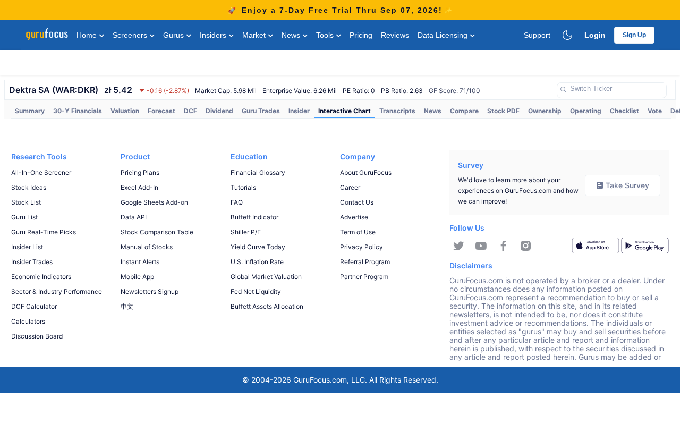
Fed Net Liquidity (256, 291)
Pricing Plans (140, 172)
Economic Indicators (41, 277)
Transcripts (397, 111)
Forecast (161, 111)
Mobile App (137, 277)
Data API (134, 217)
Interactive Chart (344, 111)
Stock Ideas (28, 187)
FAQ (237, 202)
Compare (464, 111)
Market (255, 35)
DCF (190, 111)
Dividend (219, 111)
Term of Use (358, 232)
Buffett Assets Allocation (267, 306)
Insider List (27, 247)
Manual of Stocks (147, 247)
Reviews (395, 35)
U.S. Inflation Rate (257, 262)
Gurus (174, 35)
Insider (299, 111)
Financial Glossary (258, 172)
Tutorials (243, 187)
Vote (655, 111)
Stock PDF (503, 111)
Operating (585, 111)
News (292, 35)
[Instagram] (525, 246)
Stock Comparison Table (157, 232)
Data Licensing (444, 35)
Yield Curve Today (258, 247)
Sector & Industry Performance (56, 291)
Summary (30, 111)
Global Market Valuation (266, 277)
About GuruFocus (366, 172)
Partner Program (364, 277)
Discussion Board (37, 336)
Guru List (24, 217)
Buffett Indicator (254, 217)
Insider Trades (32, 262)
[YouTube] (481, 246)
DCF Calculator (34, 306)
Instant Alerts (140, 262)
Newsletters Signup (149, 291)
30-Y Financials (77, 111)
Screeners (131, 35)
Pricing (361, 35)
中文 (127, 306)
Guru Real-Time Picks (43, 232)
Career (350, 187)
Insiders (214, 35)
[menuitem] (30, 111)
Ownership (545, 111)
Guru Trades (261, 111)
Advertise (354, 217)
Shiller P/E (246, 232)
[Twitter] (458, 246)
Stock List (26, 202)
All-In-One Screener (41, 172)
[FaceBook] (503, 246)
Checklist (624, 111)
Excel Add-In (139, 187)
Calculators (28, 321)
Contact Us (356, 202)
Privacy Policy (361, 247)
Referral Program (365, 262)
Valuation (124, 111)
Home (87, 35)
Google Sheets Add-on (154, 202)
